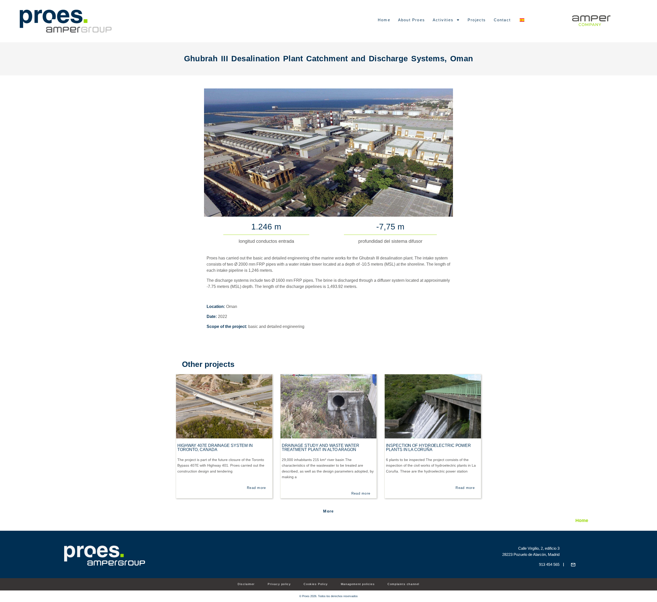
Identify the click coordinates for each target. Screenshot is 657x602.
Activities (443, 20)
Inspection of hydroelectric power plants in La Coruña (428, 447)
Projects (477, 20)
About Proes (411, 20)
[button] (328, 511)
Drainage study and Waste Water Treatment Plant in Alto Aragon (320, 447)
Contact (502, 20)
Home (384, 20)
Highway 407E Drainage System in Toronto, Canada (215, 447)
